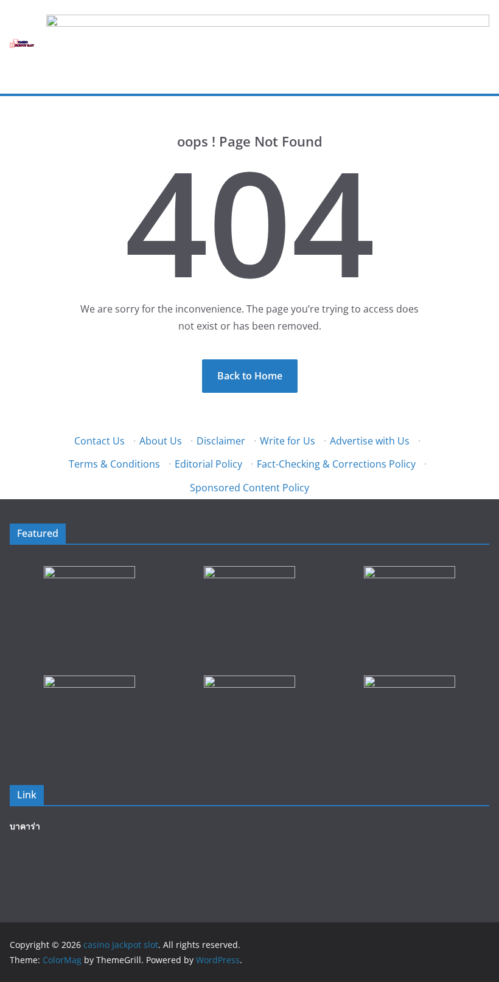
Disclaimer (221, 441)
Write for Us (287, 441)
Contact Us (99, 441)
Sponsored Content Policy (249, 487)
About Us (160, 441)
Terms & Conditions (114, 464)
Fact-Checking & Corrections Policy (336, 464)
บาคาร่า (25, 826)
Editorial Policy (208, 464)
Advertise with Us (370, 441)
